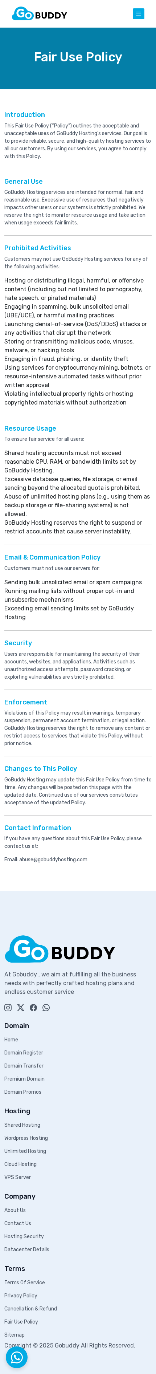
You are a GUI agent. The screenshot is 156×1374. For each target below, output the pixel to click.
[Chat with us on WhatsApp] (17, 1357)
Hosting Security (24, 1236)
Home (11, 1040)
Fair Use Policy (21, 1322)
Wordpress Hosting (26, 1138)
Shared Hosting (22, 1125)
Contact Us (17, 1223)
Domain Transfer (24, 1066)
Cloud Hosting (20, 1164)
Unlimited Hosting (25, 1151)
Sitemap (14, 1335)
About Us (15, 1210)
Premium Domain (24, 1079)
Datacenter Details (26, 1250)
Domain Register (23, 1053)
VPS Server (17, 1177)
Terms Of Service (24, 1283)
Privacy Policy (20, 1296)
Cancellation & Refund (30, 1309)
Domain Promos (22, 1092)
